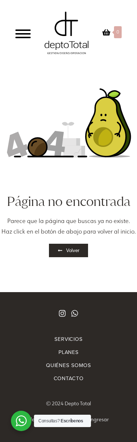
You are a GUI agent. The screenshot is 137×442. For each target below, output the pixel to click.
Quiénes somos (68, 365)
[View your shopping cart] (106, 32)
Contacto (69, 378)
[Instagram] (62, 313)
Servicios (68, 339)
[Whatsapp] (75, 313)
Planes (68, 352)
